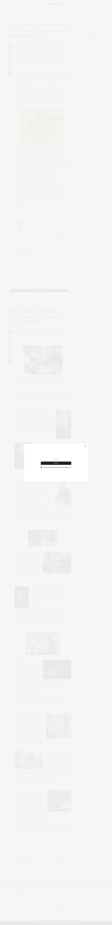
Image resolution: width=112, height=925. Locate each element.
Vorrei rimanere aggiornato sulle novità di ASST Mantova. (57, 467)
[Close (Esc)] (85, 446)
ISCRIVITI (56, 463)
